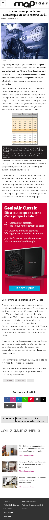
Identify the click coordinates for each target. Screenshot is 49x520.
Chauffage (8, 365)
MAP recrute (8, 497)
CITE (30, 365)
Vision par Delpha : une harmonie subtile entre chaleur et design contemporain (32, 449)
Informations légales (29, 486)
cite (24, 305)
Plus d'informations (26, 440)
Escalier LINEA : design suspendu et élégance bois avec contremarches (32, 465)
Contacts (7, 486)
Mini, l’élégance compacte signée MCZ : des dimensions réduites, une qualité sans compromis (32, 433)
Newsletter (7, 501)
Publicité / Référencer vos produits (11, 492)
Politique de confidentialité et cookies (32, 492)
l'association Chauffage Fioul (14, 356)
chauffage (20, 365)
